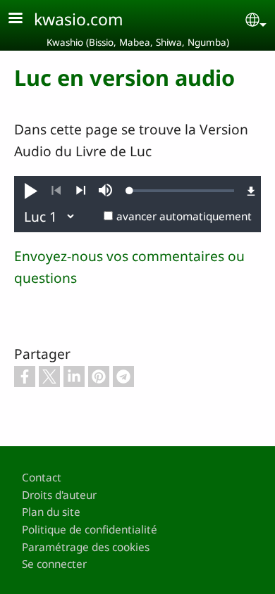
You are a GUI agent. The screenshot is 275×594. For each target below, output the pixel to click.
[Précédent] (56, 191)
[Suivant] (80, 191)
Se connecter (54, 564)
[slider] (182, 190)
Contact (41, 477)
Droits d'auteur (59, 495)
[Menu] (23, 19)
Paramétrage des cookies (85, 547)
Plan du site (51, 512)
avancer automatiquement (184, 216)
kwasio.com (78, 19)
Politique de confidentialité (89, 529)
